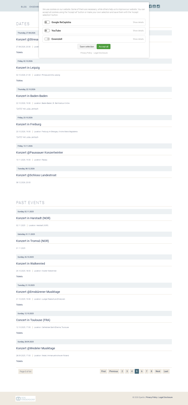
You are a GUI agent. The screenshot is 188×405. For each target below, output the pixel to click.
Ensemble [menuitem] (35, 7)
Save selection (87, 46)
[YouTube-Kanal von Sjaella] (154, 6)
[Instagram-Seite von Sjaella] (158, 6)
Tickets (19, 52)
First (103, 371)
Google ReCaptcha (61, 22)
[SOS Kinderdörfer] (25, 401)
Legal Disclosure (166, 397)
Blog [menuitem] (24, 7)
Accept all (103, 46)
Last (166, 371)
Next (158, 371)
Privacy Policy (151, 397)
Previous (113, 371)
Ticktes (19, 80)
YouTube (56, 30)
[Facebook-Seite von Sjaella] (150, 6)
